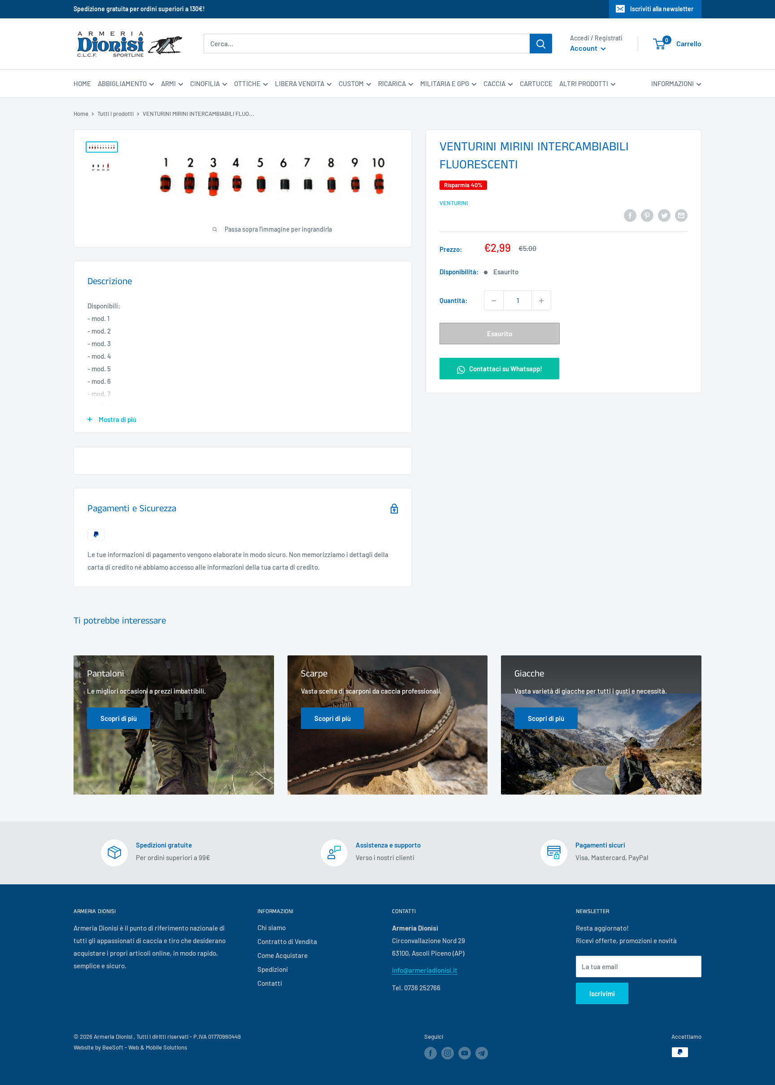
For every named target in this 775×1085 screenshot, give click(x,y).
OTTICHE (247, 83)
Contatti (269, 983)
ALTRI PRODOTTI (583, 83)
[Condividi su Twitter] (664, 214)
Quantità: (453, 301)
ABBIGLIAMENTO (122, 83)
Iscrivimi (602, 993)
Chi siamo (271, 927)
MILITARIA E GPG (444, 83)
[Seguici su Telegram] (481, 1055)
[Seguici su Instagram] (447, 1053)
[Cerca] (541, 43)
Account (584, 48)
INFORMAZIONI (672, 83)
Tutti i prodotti (115, 113)
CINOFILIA (205, 83)
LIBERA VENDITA (299, 83)
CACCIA (494, 83)
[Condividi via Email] (681, 214)
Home (81, 113)
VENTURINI (454, 202)
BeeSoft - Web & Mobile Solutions (144, 1047)
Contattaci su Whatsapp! (505, 369)
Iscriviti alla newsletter (661, 9)
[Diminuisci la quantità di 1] (493, 300)
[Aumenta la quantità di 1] (541, 300)
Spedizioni (272, 969)
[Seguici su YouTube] (464, 1053)
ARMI (168, 83)
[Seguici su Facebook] (430, 1053)
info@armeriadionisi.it (424, 970)
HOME (82, 83)
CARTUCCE (536, 83)
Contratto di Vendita (287, 941)
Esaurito (499, 334)
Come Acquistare (282, 955)
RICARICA (392, 83)
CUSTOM (351, 83)
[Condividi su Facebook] (630, 214)
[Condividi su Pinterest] (647, 214)
